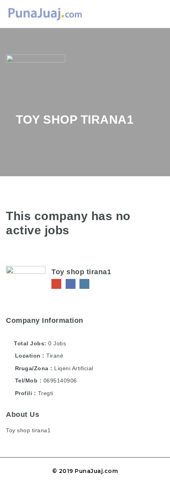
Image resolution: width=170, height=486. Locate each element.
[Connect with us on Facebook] (71, 284)
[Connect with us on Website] (56, 284)
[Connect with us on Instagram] (84, 284)
